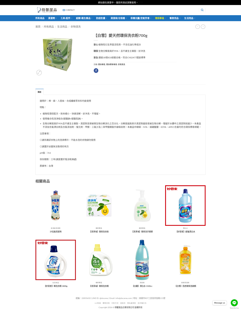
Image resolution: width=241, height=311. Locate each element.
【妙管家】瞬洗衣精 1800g (55, 286)
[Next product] (197, 27)
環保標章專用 (111, 64)
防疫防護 (100, 18)
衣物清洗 (76, 26)
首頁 (37, 26)
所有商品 (39, 18)
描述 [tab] (39, 92)
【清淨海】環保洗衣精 (99, 286)
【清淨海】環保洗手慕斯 (142, 231)
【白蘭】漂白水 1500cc (142, 286)
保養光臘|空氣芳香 (140, 18)
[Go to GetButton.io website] (234, 308)
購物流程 (106, 303)
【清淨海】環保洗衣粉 (99, 231)
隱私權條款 (131, 303)
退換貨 (123, 303)
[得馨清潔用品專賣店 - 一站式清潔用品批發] (47, 10)
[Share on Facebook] (96, 70)
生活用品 (188, 18)
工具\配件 (66, 18)
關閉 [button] (141, 2)
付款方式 (114, 303)
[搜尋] (202, 10)
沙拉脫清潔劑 (56, 231)
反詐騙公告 (142, 303)
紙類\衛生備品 (83, 18)
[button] (39, 72)
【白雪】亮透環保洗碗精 (185, 286)
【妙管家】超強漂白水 (185, 231)
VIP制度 (98, 303)
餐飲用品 (174, 18)
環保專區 (159, 18)
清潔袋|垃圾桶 (118, 18)
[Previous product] (203, 27)
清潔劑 (51, 18)
